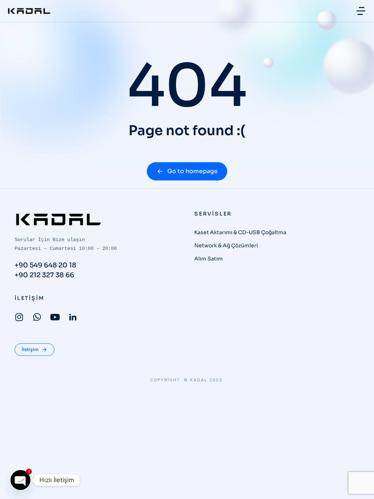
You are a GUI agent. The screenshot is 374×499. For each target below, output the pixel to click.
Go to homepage (192, 171)
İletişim (30, 349)
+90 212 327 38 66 (44, 275)
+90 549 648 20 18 (45, 265)
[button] (361, 11)
